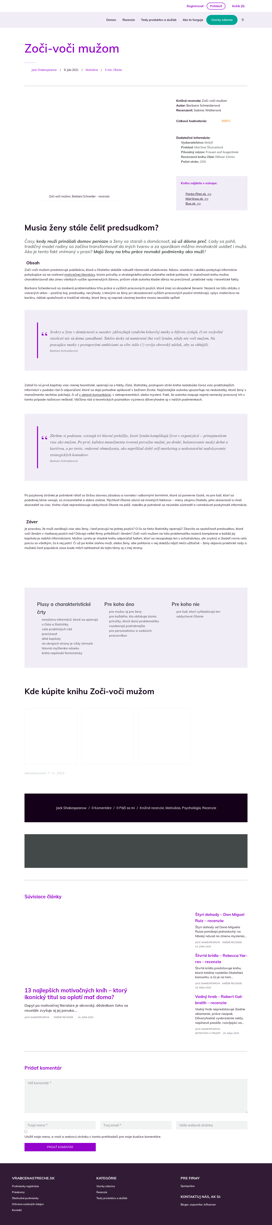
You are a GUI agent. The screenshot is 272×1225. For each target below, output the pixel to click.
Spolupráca (188, 1186)
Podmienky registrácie (25, 1186)
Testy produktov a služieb (158, 20)
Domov (111, 20)
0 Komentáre (102, 808)
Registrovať (195, 6)
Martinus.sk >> (197, 199)
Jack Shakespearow (44, 70)
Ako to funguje (193, 20)
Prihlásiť (216, 6)
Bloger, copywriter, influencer (198, 1204)
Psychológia (191, 808)
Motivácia (92, 70)
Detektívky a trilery (208, 1033)
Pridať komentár (60, 1147)
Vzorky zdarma (222, 20)
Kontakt (17, 1210)
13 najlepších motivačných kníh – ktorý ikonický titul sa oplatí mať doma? (75, 994)
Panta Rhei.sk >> (198, 194)
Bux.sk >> (193, 203)
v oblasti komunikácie (95, 395)
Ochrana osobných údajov (28, 1204)
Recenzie (128, 20)
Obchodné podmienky (25, 1198)
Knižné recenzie (152, 808)
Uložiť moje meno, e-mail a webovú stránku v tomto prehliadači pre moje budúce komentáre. (92, 1137)
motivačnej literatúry (79, 274)
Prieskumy (18, 1192)
